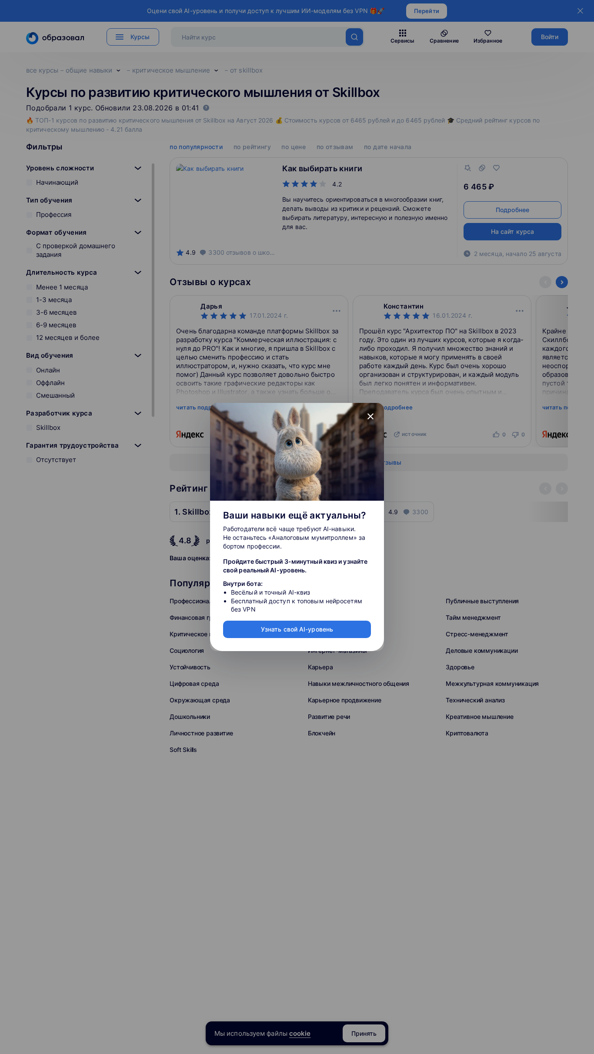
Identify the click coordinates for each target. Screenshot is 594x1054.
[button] (370, 416)
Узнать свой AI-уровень (297, 629)
